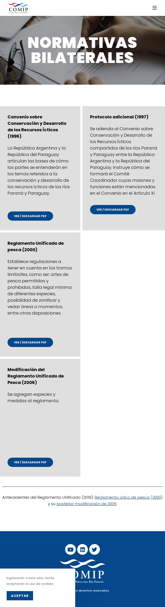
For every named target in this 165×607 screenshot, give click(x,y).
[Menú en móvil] (155, 8)
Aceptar (20, 595)
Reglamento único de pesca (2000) (129, 497)
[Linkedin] (82, 549)
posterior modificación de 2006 (86, 503)
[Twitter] (94, 549)
